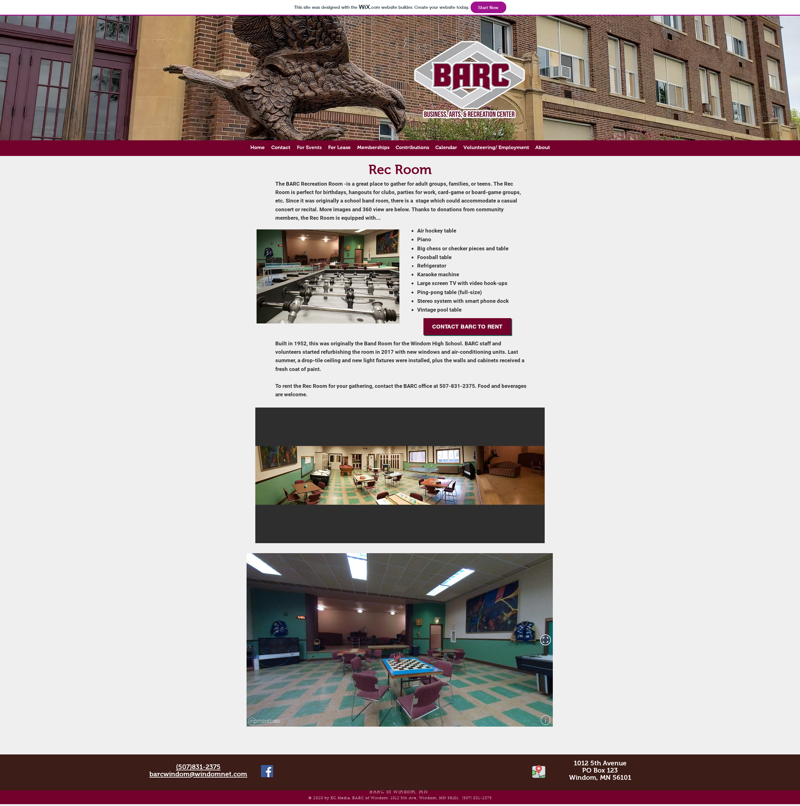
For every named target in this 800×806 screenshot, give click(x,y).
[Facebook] (267, 771)
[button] (400, 475)
